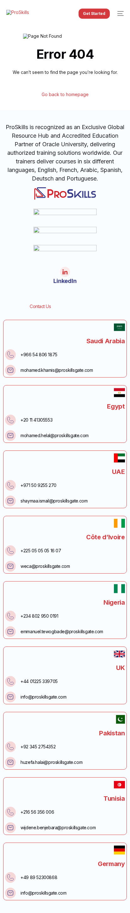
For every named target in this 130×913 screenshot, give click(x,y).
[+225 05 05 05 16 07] (10, 550)
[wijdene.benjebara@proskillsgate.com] (10, 827)
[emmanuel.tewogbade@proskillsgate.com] (10, 631)
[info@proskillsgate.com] (10, 697)
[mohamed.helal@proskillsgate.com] (10, 435)
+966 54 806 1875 (39, 354)
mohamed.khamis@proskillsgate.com (57, 370)
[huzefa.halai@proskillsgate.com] (10, 762)
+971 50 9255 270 (38, 485)
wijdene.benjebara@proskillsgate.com (58, 827)
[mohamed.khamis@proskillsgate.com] (10, 370)
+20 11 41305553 (36, 420)
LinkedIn (64, 281)
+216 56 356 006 (37, 812)
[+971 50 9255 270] (10, 485)
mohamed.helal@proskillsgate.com (55, 435)
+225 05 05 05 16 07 (41, 550)
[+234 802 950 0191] (10, 616)
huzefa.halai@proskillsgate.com (51, 762)
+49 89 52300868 (39, 877)
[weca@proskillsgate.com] (10, 566)
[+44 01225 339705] (10, 681)
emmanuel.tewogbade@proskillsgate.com (62, 631)
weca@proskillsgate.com (45, 566)
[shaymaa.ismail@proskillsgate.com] (10, 501)
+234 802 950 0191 (39, 616)
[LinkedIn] (65, 272)
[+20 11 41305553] (10, 420)
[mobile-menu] (120, 13)
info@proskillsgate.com (43, 697)
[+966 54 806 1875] (10, 354)
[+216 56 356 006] (10, 812)
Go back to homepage (65, 94)
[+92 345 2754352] (10, 746)
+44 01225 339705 (39, 681)
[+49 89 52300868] (10, 877)
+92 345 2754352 (38, 746)
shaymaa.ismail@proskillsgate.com (54, 500)
